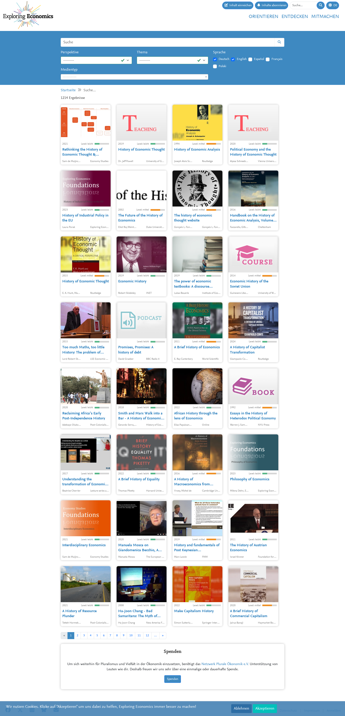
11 (139, 635)
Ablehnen (241, 709)
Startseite (68, 90)
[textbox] (134, 77)
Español (259, 59)
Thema (142, 52)
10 (131, 635)
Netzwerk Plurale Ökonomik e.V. (225, 664)
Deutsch (224, 59)
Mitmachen (325, 16)
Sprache (219, 52)
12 (147, 635)
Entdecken (295, 16)
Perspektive (70, 52)
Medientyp (69, 70)
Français (277, 59)
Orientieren (263, 16)
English (242, 59)
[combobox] (134, 77)
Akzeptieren (264, 709)
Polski (222, 66)
